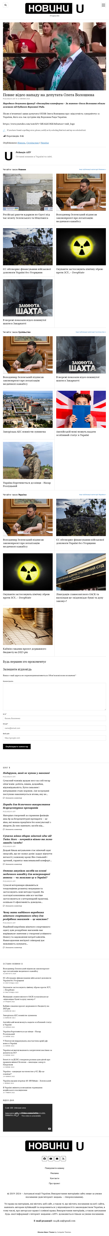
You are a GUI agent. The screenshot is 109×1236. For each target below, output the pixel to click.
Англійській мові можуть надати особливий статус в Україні (76, 433)
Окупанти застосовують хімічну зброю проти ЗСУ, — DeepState (79, 270)
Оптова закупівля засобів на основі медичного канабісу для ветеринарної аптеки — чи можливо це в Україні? (26, 874)
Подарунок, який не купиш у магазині (26, 773)
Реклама (54, 1173)
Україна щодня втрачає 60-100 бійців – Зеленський (27, 1080)
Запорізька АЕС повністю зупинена (24, 431)
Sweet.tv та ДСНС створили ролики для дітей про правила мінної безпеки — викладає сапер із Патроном (26, 1062)
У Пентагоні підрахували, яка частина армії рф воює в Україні (25, 1042)
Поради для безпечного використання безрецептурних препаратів (26, 806)
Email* (5, 724)
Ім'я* (4, 714)
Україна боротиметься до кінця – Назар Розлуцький (27, 484)
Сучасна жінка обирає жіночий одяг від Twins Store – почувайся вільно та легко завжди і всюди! (27, 839)
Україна (45, 142)
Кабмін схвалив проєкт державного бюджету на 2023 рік (24, 650)
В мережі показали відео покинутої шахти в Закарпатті (24, 321)
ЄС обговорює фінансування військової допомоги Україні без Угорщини (27, 270)
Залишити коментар (13, 798)
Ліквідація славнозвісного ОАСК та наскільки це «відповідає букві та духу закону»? (79, 597)
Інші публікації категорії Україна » (92, 494)
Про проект (54, 1183)
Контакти (54, 1178)
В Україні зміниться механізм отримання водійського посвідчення (22, 1088)
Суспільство (32, 142)
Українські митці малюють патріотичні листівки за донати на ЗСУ (27, 1051)
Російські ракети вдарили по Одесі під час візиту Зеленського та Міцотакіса (26, 216)
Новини (21, 142)
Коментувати (8, 681)
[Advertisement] (78, 1005)
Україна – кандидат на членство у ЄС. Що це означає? (23, 1072)
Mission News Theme (46, 1232)
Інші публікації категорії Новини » (92, 169)
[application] (27, 1118)
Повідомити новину (54, 1168)
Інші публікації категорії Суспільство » (91, 332)
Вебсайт (6, 734)
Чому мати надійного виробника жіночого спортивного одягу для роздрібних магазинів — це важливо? (25, 916)
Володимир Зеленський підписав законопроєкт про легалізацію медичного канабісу (76, 218)
